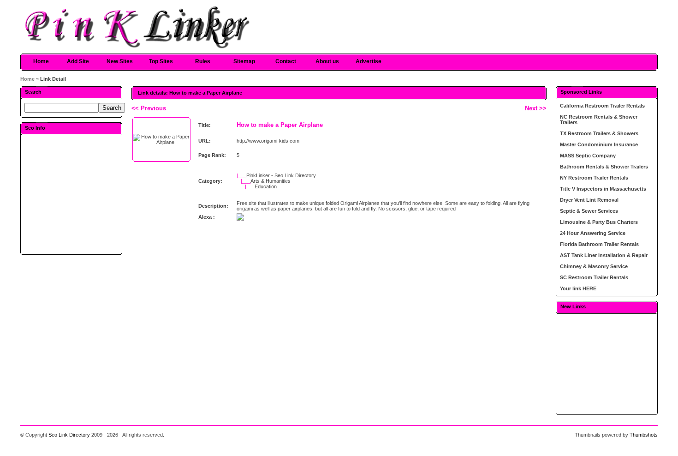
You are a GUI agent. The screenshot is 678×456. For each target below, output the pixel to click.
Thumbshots (644, 435)
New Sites (120, 61)
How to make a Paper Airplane (280, 124)
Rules (202, 61)
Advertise (368, 61)
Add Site (78, 61)
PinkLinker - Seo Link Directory (281, 175)
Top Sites (161, 61)
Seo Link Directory (69, 435)
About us (327, 61)
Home (41, 61)
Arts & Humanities (270, 181)
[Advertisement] (71, 194)
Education (266, 186)
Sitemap (244, 61)
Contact (285, 61)
